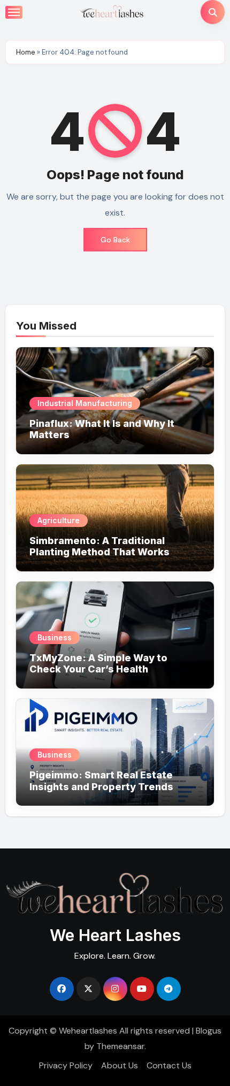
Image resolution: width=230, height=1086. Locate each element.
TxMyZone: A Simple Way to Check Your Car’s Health (98, 663)
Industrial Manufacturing (84, 403)
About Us (119, 1065)
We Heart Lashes (115, 935)
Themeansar (120, 1046)
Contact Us (169, 1065)
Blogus (208, 1030)
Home (25, 52)
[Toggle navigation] (13, 12)
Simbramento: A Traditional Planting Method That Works (99, 546)
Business (54, 637)
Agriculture (58, 520)
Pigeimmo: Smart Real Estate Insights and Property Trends (101, 780)
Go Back (115, 239)
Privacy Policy (66, 1065)
